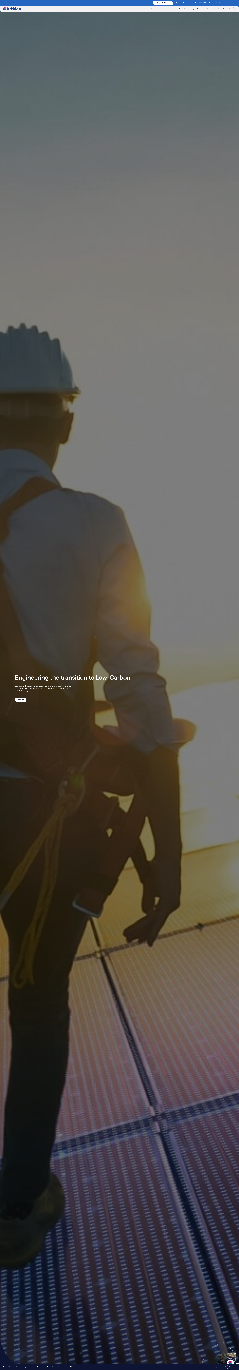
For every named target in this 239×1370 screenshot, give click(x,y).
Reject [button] (221, 1367)
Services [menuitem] (154, 9)
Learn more (77, 1367)
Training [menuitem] (191, 9)
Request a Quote (163, 3)
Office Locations (220, 3)
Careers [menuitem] (200, 9)
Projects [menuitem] (173, 9)
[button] (229, 1349)
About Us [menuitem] (182, 9)
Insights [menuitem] (217, 9)
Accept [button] (231, 1367)
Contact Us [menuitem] (227, 9)
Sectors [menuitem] (164, 9)
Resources (232, 3)
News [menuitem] (209, 9)
